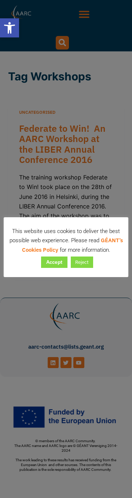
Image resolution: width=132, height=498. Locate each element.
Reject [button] (82, 262)
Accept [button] (54, 262)
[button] (9, 27)
